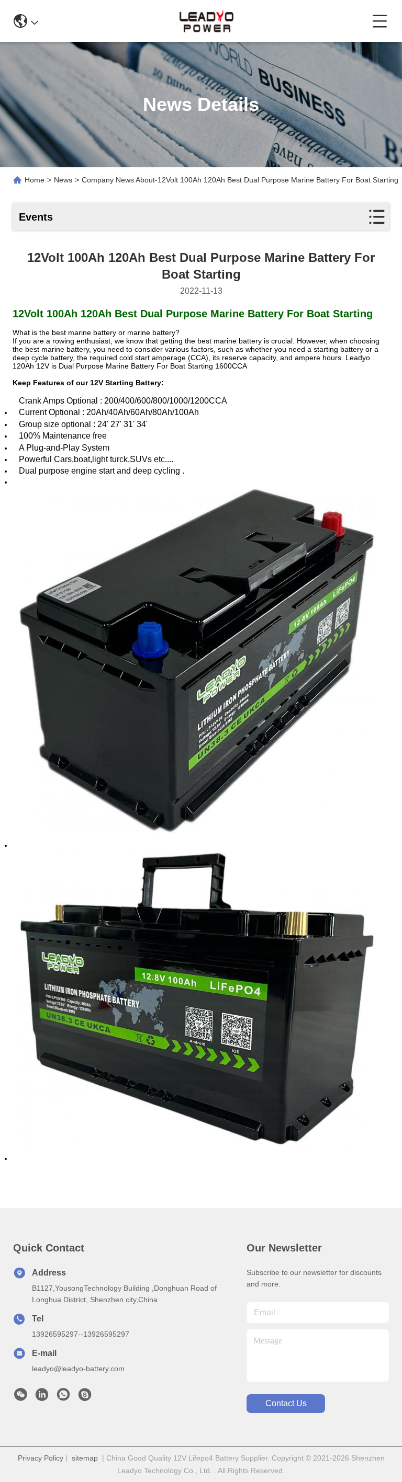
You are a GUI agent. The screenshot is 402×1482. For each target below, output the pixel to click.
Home (34, 180)
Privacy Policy (40, 1458)
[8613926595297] (63, 1397)
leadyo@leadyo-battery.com (78, 1368)
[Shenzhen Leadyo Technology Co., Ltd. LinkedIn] (42, 1397)
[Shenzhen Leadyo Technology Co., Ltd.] (205, 21)
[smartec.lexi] (84, 1397)
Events (36, 217)
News (63, 180)
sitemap (85, 1458)
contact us (286, 1403)
